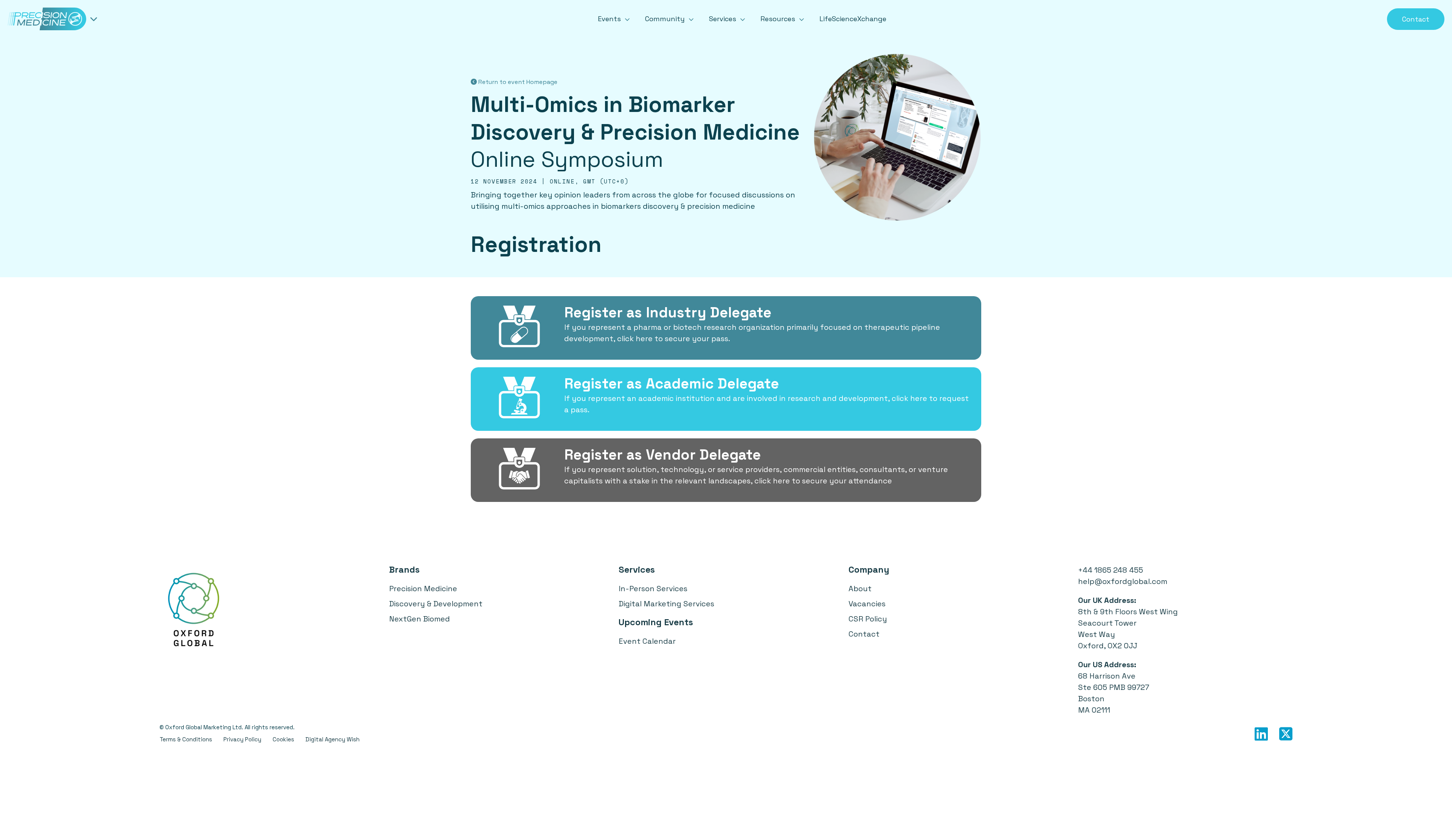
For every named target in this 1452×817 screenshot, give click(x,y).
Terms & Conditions (186, 739)
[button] (726, 328)
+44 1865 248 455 (1110, 570)
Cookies (283, 739)
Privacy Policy (242, 739)
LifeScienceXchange (852, 18)
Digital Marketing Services (666, 604)
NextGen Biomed (419, 619)
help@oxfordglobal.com (1122, 581)
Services (723, 18)
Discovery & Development (435, 604)
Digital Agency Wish (333, 739)
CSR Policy (868, 619)
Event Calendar (647, 641)
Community (666, 18)
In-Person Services (653, 588)
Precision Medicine (423, 588)
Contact (1415, 19)
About (860, 588)
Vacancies (867, 604)
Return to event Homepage (517, 82)
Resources (778, 18)
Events (610, 18)
